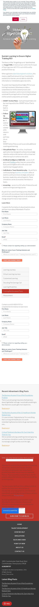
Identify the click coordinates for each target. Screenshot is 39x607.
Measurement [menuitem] (8, 295)
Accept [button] (15, 19)
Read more (5, 408)
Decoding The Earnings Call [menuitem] (12, 283)
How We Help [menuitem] (19, 532)
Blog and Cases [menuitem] (19, 540)
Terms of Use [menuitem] (10, 574)
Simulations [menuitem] (19, 536)
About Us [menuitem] (19, 547)
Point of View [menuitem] (19, 543)
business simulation (22, 172)
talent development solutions (22, 74)
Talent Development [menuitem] (19, 528)
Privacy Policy (18, 495)
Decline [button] (23, 19)
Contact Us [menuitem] (19, 551)
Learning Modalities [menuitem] (10, 287)
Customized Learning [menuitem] (10, 278)
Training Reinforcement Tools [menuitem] (13, 291)
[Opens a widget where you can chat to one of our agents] (7, 603)
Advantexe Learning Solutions (15, 569)
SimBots (13, 162)
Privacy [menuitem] (3, 574)
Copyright (4, 569)
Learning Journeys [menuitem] (9, 270)
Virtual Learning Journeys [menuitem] (11, 274)
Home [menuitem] (19, 524)
